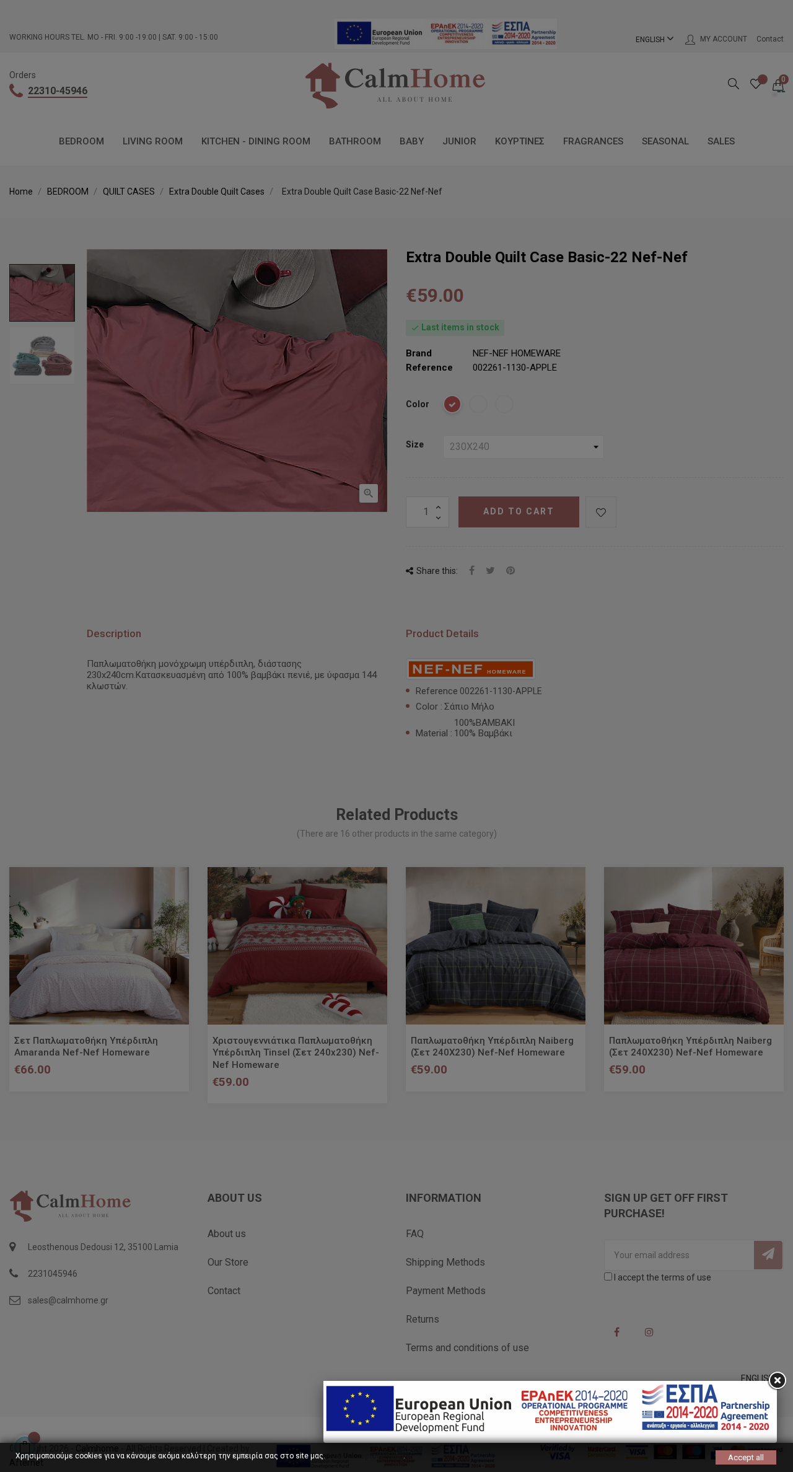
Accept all (746, 1457)
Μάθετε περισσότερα (365, 1456)
